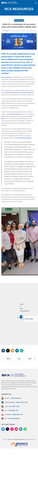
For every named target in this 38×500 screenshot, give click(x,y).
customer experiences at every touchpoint (19, 92)
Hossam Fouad (14, 114)
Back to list (19, 359)
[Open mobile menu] (36, 3)
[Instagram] (12, 429)
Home (16, 13)
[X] (7, 429)
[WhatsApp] (25, 429)
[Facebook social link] (3, 350)
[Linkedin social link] (17, 350)
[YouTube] (16, 429)
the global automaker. (24, 138)
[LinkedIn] (20, 429)
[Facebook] (3, 429)
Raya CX (7, 30)
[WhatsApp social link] (22, 350)
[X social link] (8, 350)
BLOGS (22, 13)
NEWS (21, 20)
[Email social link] (12, 350)
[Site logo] (9, 2)
